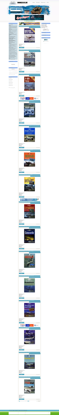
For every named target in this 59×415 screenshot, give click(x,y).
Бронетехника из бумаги (12, 49)
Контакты (15, 410)
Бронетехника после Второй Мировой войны (12, 32)
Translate (48, 30)
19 (9, 73)
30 (14, 74)
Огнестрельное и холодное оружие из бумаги (13, 53)
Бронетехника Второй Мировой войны (12, 31)
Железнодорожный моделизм (12, 46)
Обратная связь (43, 2)
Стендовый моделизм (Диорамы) (13, 44)
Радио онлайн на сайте (22, 410)
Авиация (31, 27)
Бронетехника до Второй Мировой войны (13, 30)
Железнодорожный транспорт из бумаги (13, 50)
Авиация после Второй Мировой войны (36, 27)
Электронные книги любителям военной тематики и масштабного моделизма (16, 3)
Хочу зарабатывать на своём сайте (13, 64)
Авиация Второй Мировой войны (36, 151)
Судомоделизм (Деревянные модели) (12, 45)
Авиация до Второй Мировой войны (13, 26)
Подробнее (22, 47)
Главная (34, 2)
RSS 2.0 (48, 2)
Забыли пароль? (13, 10)
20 (10, 73)
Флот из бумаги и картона (12, 51)
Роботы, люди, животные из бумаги (13, 54)
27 (10, 74)
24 (15, 73)
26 (9, 74)
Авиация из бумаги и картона (12, 48)
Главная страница (11, 410)
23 (14, 73)
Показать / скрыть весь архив (12, 87)
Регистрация (38, 2)
